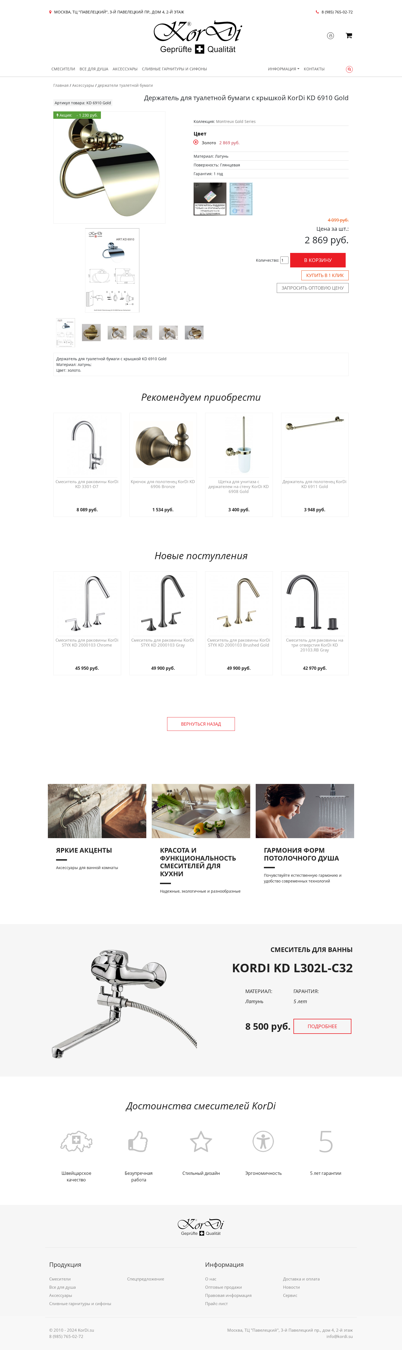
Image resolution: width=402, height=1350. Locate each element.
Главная (61, 85)
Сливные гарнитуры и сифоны (174, 68)
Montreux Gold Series (236, 121)
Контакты (314, 68)
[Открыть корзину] (349, 36)
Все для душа (94, 68)
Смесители (63, 68)
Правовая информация (228, 1295)
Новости (291, 1287)
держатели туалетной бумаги (125, 85)
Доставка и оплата (301, 1279)
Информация (282, 68)
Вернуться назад (201, 724)
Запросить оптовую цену (313, 288)
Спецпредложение (145, 1279)
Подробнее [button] (322, 1026)
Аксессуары (125, 68)
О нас (210, 1279)
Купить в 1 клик (325, 275)
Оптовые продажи (223, 1287)
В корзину (318, 260)
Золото (209, 142)
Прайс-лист (216, 1303)
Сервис (290, 1295)
